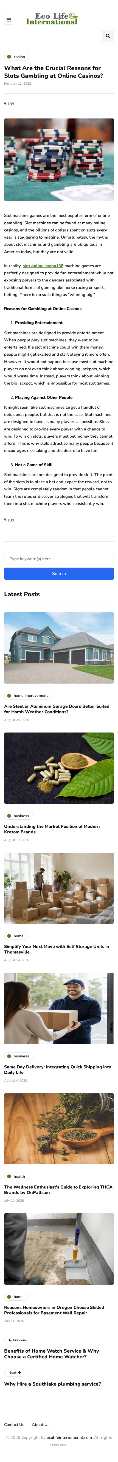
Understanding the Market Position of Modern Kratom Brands (52, 829)
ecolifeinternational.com (69, 1437)
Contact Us (14, 1424)
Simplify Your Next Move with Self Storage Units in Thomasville (56, 949)
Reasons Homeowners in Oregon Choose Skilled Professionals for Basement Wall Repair (54, 1310)
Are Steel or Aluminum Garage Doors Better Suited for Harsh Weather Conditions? (56, 709)
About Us (40, 1424)
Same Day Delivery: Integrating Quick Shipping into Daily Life (57, 1070)
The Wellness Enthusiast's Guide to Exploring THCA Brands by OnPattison (58, 1190)
